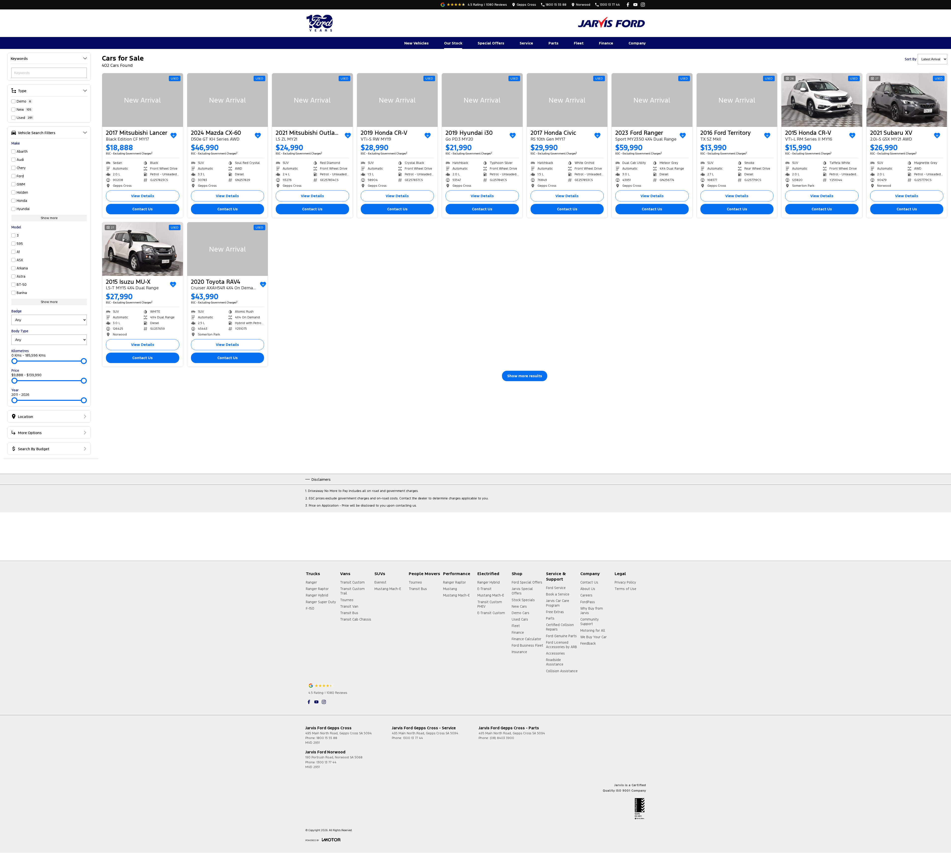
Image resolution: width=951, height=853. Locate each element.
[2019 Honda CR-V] (397, 100)
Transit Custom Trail (352, 591)
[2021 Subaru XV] (906, 100)
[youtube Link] (635, 4)
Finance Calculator (526, 639)
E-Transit (484, 589)
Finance (606, 43)
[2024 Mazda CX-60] (227, 100)
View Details (142, 195)
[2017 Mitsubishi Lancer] (142, 100)
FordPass (587, 602)
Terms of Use (625, 589)
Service (526, 43)
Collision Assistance (562, 671)
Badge (16, 311)
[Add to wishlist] (173, 135)
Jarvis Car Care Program (557, 602)
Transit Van (349, 606)
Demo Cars (520, 613)
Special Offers (491, 43)
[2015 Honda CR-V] (821, 100)
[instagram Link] (643, 4)
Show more (49, 218)
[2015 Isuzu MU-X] (142, 249)
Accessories (555, 653)
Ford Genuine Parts (561, 636)
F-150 (310, 608)
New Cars (519, 606)
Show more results (524, 375)
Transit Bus (349, 613)
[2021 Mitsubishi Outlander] (312, 100)
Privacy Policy (625, 582)
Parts (553, 43)
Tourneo (346, 600)
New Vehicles (416, 43)
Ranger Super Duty (321, 602)
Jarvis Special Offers (522, 591)
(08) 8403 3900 (502, 738)
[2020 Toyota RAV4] (227, 249)
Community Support (589, 621)
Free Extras (555, 612)
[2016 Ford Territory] (737, 100)
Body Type (19, 331)
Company (637, 43)
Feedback (588, 643)
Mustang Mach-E (387, 589)
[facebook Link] (628, 4)
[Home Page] (320, 23)
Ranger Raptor (317, 589)
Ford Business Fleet (527, 645)
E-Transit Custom (491, 613)
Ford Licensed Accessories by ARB (561, 644)
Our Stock (453, 43)
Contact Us (142, 209)
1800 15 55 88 (327, 738)
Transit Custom (352, 582)
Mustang (450, 589)
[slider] (14, 361)
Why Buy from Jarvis (591, 610)
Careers (586, 595)
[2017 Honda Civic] (567, 100)
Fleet (579, 43)
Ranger (311, 582)
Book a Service (557, 594)
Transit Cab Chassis (355, 619)
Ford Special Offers (527, 582)
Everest (380, 582)
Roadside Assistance (554, 662)
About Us (587, 589)
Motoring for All (592, 630)
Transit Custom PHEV (489, 604)
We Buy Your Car (593, 637)
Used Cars (520, 619)
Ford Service (556, 588)
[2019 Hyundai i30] (482, 100)
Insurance (519, 652)
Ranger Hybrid (317, 595)
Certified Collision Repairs (560, 627)
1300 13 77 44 (413, 738)
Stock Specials (523, 600)
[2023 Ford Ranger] (652, 100)
